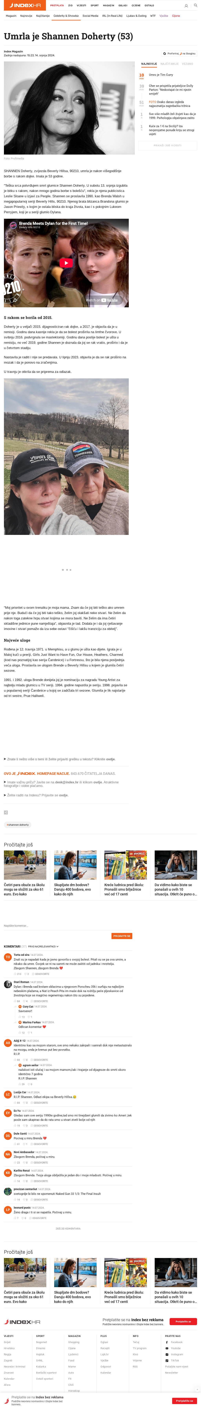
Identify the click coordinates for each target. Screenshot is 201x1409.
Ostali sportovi (44, 1378)
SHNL (39, 1360)
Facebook (177, 1342)
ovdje (97, 782)
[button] (9, 864)
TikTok (175, 1360)
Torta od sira (21, 954)
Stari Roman (21, 982)
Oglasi (123, 5)
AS (20, 1065)
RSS (135, 1366)
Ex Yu (17, 1110)
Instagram (177, 1354)
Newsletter (171, 1372)
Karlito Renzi (22, 1170)
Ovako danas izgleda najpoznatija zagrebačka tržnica (169, 104)
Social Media (90, 16)
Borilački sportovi (46, 1372)
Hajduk (40, 1354)
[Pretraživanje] (194, 6)
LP (8, 1210)
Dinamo (40, 1348)
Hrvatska (9, 1348)
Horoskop (74, 1390)
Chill (70, 1384)
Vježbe (164, 16)
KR (8, 1173)
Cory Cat (28, 1006)
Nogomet (41, 1342)
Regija (7, 1354)
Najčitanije (43, 16)
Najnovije (26, 16)
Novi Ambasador (24, 1152)
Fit (69, 1378)
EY (8, 1113)
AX (8, 1043)
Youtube (176, 1348)
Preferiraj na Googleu (181, 53)
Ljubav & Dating (136, 16)
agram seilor (30, 1065)
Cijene (136, 5)
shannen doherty (18, 824)
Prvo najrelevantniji (42, 946)
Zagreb (8, 1360)
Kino (135, 1354)
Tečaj (136, 1342)
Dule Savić (20, 1133)
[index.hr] (25, 5)
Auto (71, 1372)
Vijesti (81, 5)
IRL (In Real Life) (112, 16)
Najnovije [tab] (149, 64)
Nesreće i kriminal (14, 1366)
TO (8, 957)
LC (8, 1094)
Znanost (9, 1372)
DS (8, 1136)
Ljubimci (73, 1354)
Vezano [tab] (187, 64)
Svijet (7, 1342)
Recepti (105, 1348)
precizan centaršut (25, 1189)
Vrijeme (137, 1360)
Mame (72, 1366)
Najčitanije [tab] (170, 64)
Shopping (73, 1342)
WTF (153, 16)
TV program (140, 1348)
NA (8, 1154)
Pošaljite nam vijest (176, 1366)
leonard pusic (22, 1207)
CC (20, 1006)
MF (20, 1022)
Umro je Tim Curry (161, 75)
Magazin (11, 16)
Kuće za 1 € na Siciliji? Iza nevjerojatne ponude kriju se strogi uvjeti (171, 130)
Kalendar (9, 1378)
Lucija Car (20, 1092)
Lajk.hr (104, 1354)
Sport (95, 5)
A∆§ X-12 (20, 1040)
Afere (7, 1384)
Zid (70, 5)
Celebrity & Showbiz (66, 16)
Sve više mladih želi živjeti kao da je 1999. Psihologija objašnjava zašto (172, 116)
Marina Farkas (32, 1022)
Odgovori (105, 1366)
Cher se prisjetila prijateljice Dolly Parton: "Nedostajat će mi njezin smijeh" (171, 89)
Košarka (41, 1366)
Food (71, 1360)
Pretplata (57, 5)
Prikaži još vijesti (167, 145)
